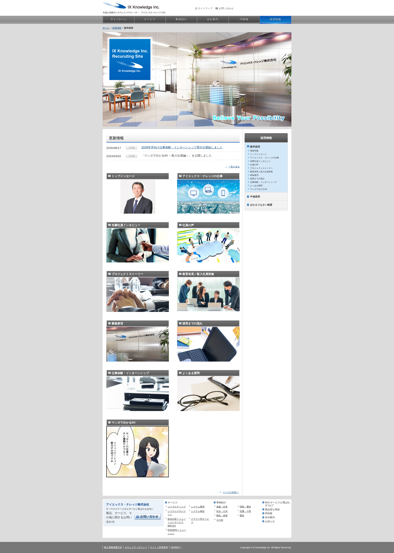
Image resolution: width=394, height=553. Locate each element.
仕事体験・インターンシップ (263, 182)
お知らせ (270, 521)
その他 (219, 520)
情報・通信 (245, 506)
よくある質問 (256, 185)
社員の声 (254, 165)
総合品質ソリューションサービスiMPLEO (177, 522)
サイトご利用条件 (159, 547)
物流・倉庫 (222, 515)
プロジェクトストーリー (261, 168)
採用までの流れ (257, 178)
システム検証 (198, 511)
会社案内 (270, 517)
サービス (173, 502)
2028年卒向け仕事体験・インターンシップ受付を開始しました (182, 147)
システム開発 (198, 506)
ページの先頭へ (230, 492)
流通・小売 (245, 511)
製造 (242, 515)
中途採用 (255, 196)
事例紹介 (221, 502)
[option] (197, 78)
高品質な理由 (272, 509)
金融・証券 (222, 506)
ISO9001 (175, 547)
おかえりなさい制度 (261, 204)
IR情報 (268, 513)
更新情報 (254, 151)
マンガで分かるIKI (258, 189)
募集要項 (254, 175)
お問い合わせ (226, 8)
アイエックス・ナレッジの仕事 (264, 158)
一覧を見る (234, 166)
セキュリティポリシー (136, 547)
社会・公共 (222, 511)
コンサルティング (177, 506)
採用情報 (116, 28)
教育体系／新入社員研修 (261, 172)
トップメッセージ (258, 154)
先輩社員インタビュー (260, 161)
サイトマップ (205, 8)
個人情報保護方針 (113, 547)
